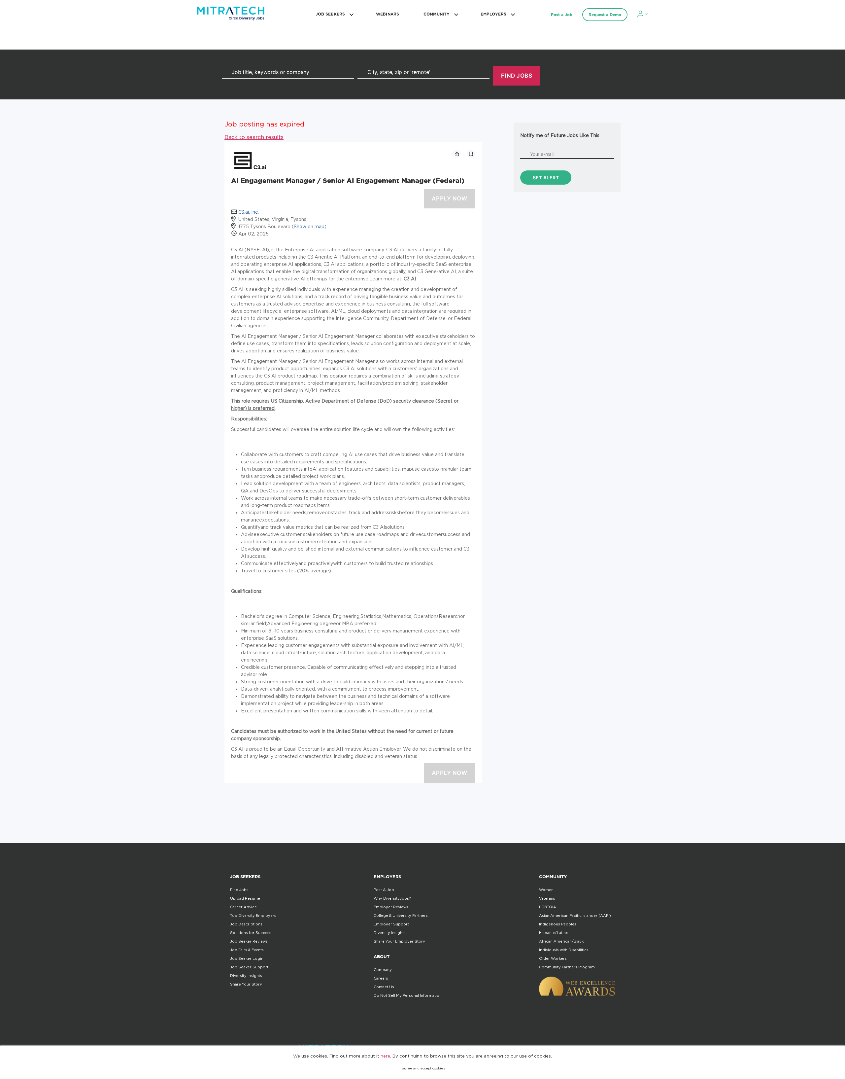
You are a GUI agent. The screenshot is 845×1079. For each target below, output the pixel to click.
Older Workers (553, 958)
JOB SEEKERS (330, 14)
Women (546, 890)
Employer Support (391, 924)
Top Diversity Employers (253, 915)
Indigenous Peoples (557, 924)
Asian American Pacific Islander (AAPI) (575, 915)
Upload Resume (245, 898)
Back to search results (254, 137)
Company (383, 970)
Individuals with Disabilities (564, 950)
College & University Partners (401, 915)
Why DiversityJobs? (392, 898)
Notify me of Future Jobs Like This (559, 135)
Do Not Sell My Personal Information (408, 995)
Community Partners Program (567, 967)
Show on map (309, 226)
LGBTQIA (547, 907)
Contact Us (384, 987)
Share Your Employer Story (399, 941)
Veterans (547, 898)
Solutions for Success (250, 933)
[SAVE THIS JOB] (471, 154)
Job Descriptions (246, 924)
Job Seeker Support (249, 967)
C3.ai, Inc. (248, 211)
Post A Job (384, 890)
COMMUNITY (436, 14)
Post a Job (561, 15)
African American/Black (561, 941)
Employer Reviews (391, 907)
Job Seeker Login (246, 958)
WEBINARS (387, 14)
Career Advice (243, 907)
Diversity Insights (246, 976)
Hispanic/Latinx (553, 933)
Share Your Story (246, 984)
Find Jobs (239, 890)
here (385, 1056)
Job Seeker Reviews (249, 941)
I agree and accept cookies (422, 1068)
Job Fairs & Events (247, 950)
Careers (381, 978)
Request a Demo (605, 15)
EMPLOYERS (493, 14)
